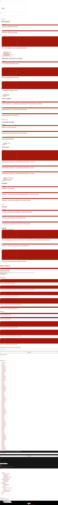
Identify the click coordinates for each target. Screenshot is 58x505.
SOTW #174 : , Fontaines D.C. (15, 245)
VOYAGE (3, 144)
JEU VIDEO (3, 482)
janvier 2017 (3, 435)
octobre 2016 (3, 438)
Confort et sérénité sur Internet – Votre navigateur (17, 211)
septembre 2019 (4, 401)
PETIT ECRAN (6, 95)
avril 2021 (3, 383)
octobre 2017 (3, 425)
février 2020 (3, 396)
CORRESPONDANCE (6, 491)
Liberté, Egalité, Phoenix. (9, 127)
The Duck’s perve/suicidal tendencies (7, 283)
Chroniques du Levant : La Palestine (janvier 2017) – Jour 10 (18, 161)
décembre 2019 (4, 398)
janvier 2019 (3, 409)
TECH (3, 204)
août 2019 (3, 402)
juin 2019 (3, 403)
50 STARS (4, 485)
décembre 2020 (4, 387)
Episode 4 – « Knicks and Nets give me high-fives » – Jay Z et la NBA (20, 194)
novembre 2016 (4, 437)
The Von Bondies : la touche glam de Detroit (14, 47)
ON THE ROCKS (5, 273)
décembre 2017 (4, 423)
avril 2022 (3, 373)
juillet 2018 (3, 415)
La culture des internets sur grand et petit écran (16, 223)
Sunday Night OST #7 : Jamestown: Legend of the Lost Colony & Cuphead (22, 103)
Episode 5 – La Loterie (8, 188)
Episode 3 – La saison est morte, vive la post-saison (16, 200)
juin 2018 (3, 416)
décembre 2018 (4, 410)
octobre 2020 (3, 389)
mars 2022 (3, 374)
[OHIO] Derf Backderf (8, 138)
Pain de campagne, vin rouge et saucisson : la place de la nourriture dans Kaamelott (26, 239)
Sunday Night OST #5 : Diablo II (10, 115)
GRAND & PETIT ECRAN (6, 479)
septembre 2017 (4, 426)
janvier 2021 (3, 386)
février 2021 (3, 385)
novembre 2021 (4, 377)
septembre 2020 (4, 390)
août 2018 (3, 414)
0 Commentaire (2, 274)
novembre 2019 (4, 399)
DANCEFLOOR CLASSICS (8, 54)
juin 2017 (3, 429)
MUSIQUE (1, 273)
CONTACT (3, 8)
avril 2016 (3, 443)
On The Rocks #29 (4, 270)
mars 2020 (3, 395)
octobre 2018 (3, 412)
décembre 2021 (4, 376)
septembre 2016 (4, 439)
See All (3, 24)
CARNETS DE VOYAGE (7, 179)
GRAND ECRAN (6, 94)
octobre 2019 (3, 400)
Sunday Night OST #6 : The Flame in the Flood (14, 109)
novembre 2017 (4, 424)
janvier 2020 (3, 397)
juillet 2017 (3, 428)
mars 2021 (3, 384)
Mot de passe (2, 502)
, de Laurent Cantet (10, 90)
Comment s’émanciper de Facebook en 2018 (13, 217)
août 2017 (3, 427)
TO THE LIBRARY (6, 484)
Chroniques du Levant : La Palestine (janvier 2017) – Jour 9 (18, 167)
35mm (4, 178)
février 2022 (3, 375)
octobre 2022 (3, 370)
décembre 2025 (4, 362)
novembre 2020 (4, 388)
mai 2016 (3, 442)
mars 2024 (3, 364)
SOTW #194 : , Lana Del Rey (10, 304)
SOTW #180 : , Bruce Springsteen (9, 308)
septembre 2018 (4, 413)
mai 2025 (3, 363)
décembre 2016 (4, 436)
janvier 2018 (3, 422)
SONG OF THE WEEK (6, 473)
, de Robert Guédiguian (10, 77)
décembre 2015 (4, 448)
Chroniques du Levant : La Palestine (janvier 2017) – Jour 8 (18, 173)
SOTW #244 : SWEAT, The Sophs (9, 32)
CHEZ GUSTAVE (6, 53)
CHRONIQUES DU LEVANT (8, 177)
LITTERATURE (5, 119)
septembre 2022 (4, 371)
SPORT (3, 180)
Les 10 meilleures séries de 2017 (10, 63)
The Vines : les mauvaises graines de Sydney (14, 261)
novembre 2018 (4, 411)
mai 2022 (3, 372)
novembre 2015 (4, 449)
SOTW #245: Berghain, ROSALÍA (10, 26)
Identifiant (1, 501)
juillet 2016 (3, 440)
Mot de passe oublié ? (32, 504)
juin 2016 (3, 441)
